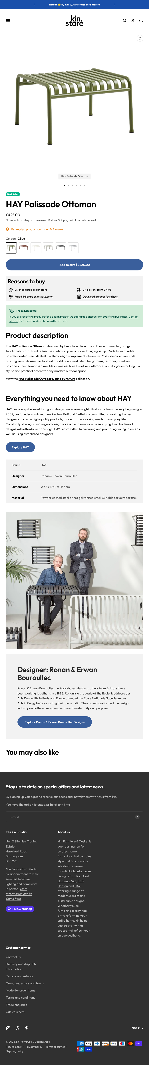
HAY (77, 886)
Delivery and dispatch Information (21, 966)
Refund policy (14, 1046)
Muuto (77, 871)
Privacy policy (34, 1046)
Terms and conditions (20, 997)
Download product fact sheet (100, 296)
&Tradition (74, 876)
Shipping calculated (70, 220)
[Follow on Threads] (17, 1028)
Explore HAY (20, 447)
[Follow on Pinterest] (26, 1028)
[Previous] (34, 5)
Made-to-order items (20, 990)
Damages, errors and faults (25, 983)
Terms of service (55, 1046)
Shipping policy (15, 1051)
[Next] (114, 5)
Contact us (13, 957)
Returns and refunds (19, 976)
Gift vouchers (15, 1012)
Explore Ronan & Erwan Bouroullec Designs (55, 722)
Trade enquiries (16, 1005)
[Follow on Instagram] (8, 1028)
